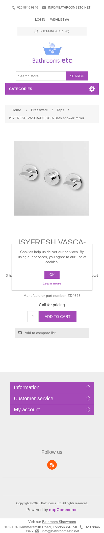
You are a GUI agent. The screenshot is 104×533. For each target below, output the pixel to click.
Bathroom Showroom (59, 522)
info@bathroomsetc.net (69, 7)
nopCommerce (63, 510)
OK (52, 275)
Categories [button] (20, 89)
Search (77, 76)
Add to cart (57, 316)
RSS (52, 465)
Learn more (52, 283)
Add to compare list (40, 333)
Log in (40, 19)
